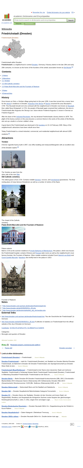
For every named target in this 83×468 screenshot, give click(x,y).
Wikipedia (18, 23)
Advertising (35, 423)
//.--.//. (24, 306)
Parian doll (8, 348)
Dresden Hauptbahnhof (10, 412)
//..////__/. (24, 310)
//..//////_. (19, 308)
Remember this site (39, 12)
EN (72, 12)
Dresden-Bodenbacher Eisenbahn (14, 406)
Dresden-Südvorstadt (9, 387)
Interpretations (29, 23)
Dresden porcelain (65, 348)
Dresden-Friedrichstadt (10, 361)
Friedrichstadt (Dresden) (11, 357)
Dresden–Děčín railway (10, 416)
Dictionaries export (6, 426)
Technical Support (27, 423)
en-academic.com (7, 23)
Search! (71, 20)
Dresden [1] (6, 395)
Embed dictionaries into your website (58, 12)
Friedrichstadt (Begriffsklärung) (13, 370)
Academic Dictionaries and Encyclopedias (32, 16)
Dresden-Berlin (7, 378)
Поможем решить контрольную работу (25, 345)
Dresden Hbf (6, 391)
